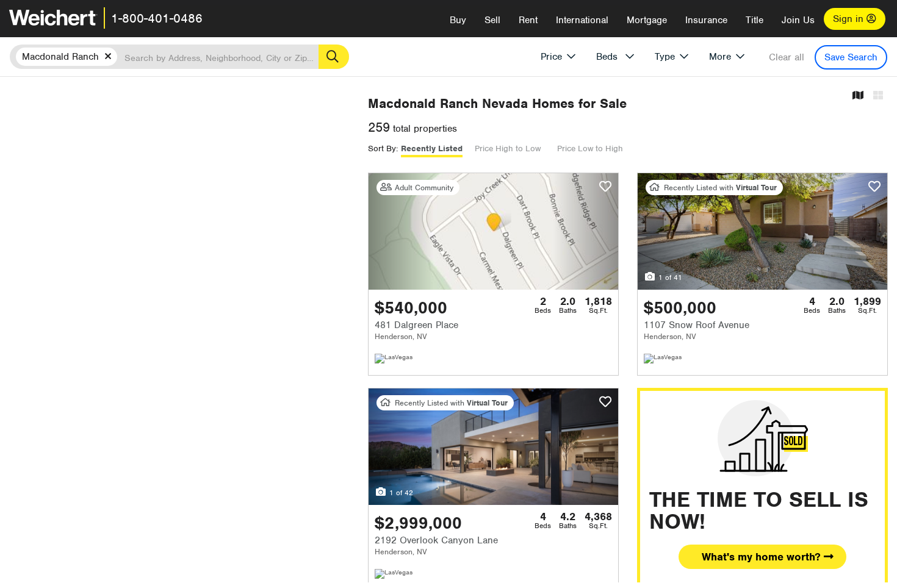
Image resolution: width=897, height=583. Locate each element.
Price (551, 57)
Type (665, 57)
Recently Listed (432, 148)
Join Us (798, 20)
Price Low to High (590, 148)
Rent (528, 20)
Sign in (849, 19)
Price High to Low (508, 148)
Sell (492, 20)
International (582, 20)
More (720, 57)
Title (754, 20)
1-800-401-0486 (157, 18)
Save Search (850, 57)
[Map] (858, 96)
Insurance (706, 20)
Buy (458, 20)
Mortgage (647, 20)
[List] (878, 96)
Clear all (786, 57)
